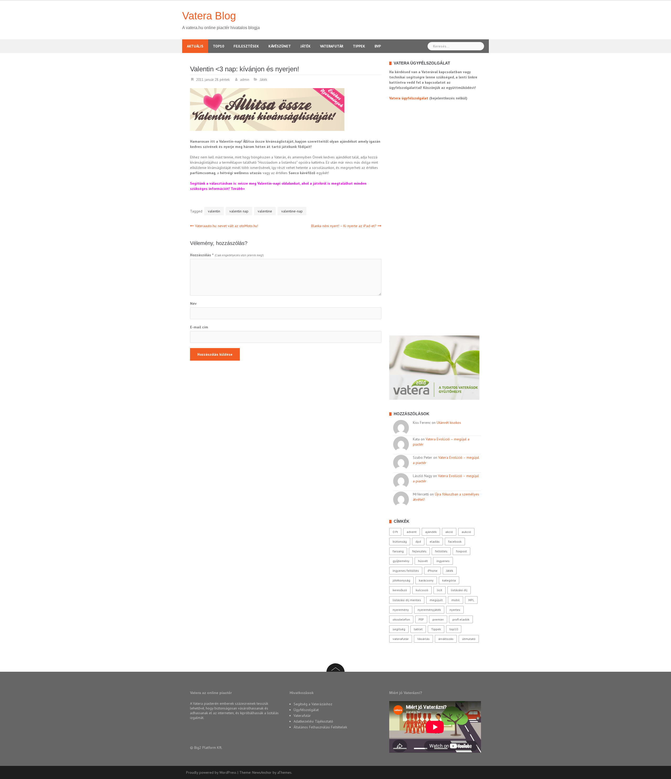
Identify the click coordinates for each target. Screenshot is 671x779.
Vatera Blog (209, 16)
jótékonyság (401, 580)
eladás (435, 541)
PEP (421, 619)
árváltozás (445, 639)
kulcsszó (422, 590)
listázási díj (459, 590)
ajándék (431, 532)
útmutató (468, 639)
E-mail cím (199, 327)
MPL (471, 600)
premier (438, 619)
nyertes (455, 610)
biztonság (400, 541)
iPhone (432, 571)
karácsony (426, 580)
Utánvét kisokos (449, 422)
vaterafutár (401, 639)
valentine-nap (292, 211)
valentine (265, 211)
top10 (454, 629)
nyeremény (401, 610)
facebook (455, 541)
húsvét (423, 561)
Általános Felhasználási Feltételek (320, 727)
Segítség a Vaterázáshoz (313, 704)
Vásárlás (423, 639)
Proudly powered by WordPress (211, 772)
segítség (399, 629)
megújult (436, 600)
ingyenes (443, 561)
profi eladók (460, 619)
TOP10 (218, 46)
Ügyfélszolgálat (306, 709)
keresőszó (400, 590)
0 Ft (395, 532)
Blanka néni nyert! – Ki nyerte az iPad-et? (343, 225)
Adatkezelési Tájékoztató (313, 721)
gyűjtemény (401, 561)
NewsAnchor (262, 772)
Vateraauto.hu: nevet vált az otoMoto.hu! (226, 225)
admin (244, 79)
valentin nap (238, 211)
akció (449, 532)
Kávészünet (279, 46)
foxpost (461, 551)
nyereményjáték (429, 610)
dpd (418, 541)
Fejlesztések (246, 46)
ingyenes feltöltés (406, 571)
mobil (455, 600)
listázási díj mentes (407, 600)
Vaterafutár (331, 46)
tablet (418, 629)
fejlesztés (419, 551)
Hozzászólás (201, 255)
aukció (466, 532)
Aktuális (195, 46)
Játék (305, 46)
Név (193, 303)
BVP (378, 46)
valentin (214, 211)
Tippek (359, 46)
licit (439, 590)
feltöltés (441, 551)
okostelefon (401, 619)
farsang (398, 551)
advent (411, 532)
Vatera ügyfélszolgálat (408, 98)
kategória (449, 580)
